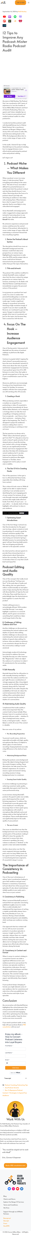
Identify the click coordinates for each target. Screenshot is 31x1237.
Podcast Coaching (11, 1085)
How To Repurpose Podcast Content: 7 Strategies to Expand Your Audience (15, 1092)
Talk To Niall (20, 2)
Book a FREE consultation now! (15, 1165)
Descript (6, 1221)
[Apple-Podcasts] (10, 16)
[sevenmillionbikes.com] (3, 2)
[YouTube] (5, 16)
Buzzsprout (7, 1218)
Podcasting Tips (22, 1085)
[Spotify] (16, 16)
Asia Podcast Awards (12, 1088)
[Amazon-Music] (21, 16)
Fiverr (5, 1223)
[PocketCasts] (5, 21)
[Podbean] (10, 21)
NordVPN (6, 1226)
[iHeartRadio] (21, 21)
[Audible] (16, 21)
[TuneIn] (5, 25)
